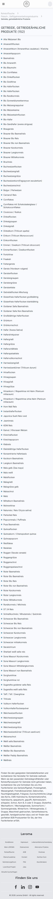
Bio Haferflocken (11, 86)
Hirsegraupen (9, 377)
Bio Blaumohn (9, 67)
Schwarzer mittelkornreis (15, 642)
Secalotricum (9, 647)
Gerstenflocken (10, 273)
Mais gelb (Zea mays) (13, 468)
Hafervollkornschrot (12, 358)
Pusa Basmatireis (11, 524)
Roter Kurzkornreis (12, 590)
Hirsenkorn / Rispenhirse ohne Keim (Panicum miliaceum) (24, 400)
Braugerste (8, 129)
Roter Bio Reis (10, 581)
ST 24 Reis (8, 609)
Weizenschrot (9, 736)
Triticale (7, 699)
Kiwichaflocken (10, 435)
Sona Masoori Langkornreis (16, 661)
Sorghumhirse (9, 675)
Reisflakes (8, 543)
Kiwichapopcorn (11, 439)
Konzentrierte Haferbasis (15, 453)
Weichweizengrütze (12, 727)
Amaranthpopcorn (11, 53)
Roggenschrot (10, 562)
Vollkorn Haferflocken (13, 703)
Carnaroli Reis (9, 195)
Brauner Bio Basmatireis (14, 133)
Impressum (24, 842)
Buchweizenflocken (12, 166)
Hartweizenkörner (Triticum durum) (19, 367)
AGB (24, 852)
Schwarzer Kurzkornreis (14, 633)
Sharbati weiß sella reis (14, 651)
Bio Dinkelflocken (11, 77)
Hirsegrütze (8, 386)
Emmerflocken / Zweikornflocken (19, 250)
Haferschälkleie (10, 349)
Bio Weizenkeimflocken (14, 115)
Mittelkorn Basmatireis (13, 501)
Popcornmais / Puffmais (14, 519)
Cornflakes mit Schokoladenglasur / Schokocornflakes (20, 206)
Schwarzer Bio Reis (12, 623)
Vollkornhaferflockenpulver (16, 708)
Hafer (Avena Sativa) (13, 330)
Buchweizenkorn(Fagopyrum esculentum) (22, 181)
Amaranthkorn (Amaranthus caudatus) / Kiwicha (25, 49)
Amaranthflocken (11, 44)
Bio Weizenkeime (11, 110)
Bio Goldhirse (9, 82)
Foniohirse (8, 254)
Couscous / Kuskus (12, 212)
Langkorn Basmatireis (13, 463)
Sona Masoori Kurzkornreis (15, 656)
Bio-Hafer (7, 119)
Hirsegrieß (8, 382)
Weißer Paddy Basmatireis (15, 755)
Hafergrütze (9, 344)
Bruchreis (7, 162)
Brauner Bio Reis (11, 138)
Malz (5, 496)
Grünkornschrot (10, 325)
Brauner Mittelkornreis (13, 157)
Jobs (24, 867)
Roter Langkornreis (12, 595)
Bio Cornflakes (10, 72)
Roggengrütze (10, 557)
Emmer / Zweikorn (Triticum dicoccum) (21, 245)
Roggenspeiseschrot (12, 567)
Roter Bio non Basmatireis (15, 585)
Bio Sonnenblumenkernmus (16, 100)
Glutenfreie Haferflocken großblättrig (20, 297)
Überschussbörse (9, 857)
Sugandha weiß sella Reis (15, 689)
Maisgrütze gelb (10, 486)
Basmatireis (8, 58)
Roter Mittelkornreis (12, 600)
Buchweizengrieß (11, 171)
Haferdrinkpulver (11, 334)
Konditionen (9, 842)
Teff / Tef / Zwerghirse (13, 694)
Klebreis (7, 444)
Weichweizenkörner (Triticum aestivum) (21, 732)
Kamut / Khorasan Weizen (15, 430)
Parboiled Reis (10, 515)
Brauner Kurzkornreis (13, 148)
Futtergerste (9, 264)
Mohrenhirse (9, 505)
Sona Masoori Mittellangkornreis (18, 666)
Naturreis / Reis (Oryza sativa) (17, 510)
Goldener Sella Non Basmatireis (18, 311)
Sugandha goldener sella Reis (17, 684)
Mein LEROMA (9, 847)
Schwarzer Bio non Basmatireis (17, 628)
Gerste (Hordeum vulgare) (15, 268)
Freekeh (7, 259)
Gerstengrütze (10, 283)
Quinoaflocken (10, 529)
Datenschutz (24, 847)
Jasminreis (8, 420)
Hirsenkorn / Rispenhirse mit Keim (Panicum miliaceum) (23, 392)
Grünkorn (7, 320)
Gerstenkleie (9, 287)
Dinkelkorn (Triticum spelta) (16, 231)
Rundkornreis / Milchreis (14, 604)
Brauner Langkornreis (13, 152)
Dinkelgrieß (8, 226)
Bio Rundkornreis (11, 96)
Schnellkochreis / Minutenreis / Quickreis (22, 614)
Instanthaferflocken (12, 411)
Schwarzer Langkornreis (14, 637)
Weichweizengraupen (13, 717)
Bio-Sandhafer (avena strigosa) (18, 124)
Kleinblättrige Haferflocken (16, 449)
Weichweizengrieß (11, 722)
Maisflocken (9, 477)
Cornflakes (8, 199)
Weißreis (7, 760)
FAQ (24, 862)
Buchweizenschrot (11, 185)
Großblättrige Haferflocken (16, 316)
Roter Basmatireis (11, 571)
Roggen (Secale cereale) (14, 552)
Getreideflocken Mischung (15, 292)
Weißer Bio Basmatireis (14, 750)
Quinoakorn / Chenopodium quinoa (19, 534)
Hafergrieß (8, 339)
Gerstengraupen (10, 278)
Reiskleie (7, 548)
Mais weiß (8, 472)
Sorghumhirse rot (11, 680)
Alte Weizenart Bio (12, 39)
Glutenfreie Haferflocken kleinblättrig (20, 301)
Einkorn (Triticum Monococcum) (18, 235)
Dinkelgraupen (10, 221)
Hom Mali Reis (10, 406)
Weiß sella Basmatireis (13, 741)
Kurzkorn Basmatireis (13, 458)
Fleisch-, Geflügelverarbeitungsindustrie (20, 16)
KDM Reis (7, 425)
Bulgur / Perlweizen (12, 190)
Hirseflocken (9, 372)
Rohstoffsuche (7, 13)
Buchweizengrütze (12, 176)
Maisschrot (8, 491)
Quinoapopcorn (10, 538)
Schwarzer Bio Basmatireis (15, 618)
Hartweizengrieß (11, 363)
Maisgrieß (8, 482)
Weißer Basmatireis (12, 746)
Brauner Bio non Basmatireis (16, 143)
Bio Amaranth (9, 63)
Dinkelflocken (9, 217)
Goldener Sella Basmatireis (15, 306)
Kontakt (24, 857)
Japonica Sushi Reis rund (15, 416)
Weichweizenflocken (12, 713)
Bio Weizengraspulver (13, 105)
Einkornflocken (10, 240)
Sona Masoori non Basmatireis (17, 670)
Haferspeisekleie (11, 353)
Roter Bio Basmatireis (13, 576)
